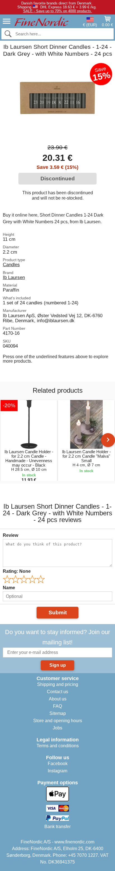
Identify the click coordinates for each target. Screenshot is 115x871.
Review (10, 535)
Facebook (58, 763)
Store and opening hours (57, 720)
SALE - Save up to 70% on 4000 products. (57, 11)
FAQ (57, 706)
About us (57, 699)
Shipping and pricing (57, 684)
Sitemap (57, 713)
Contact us (57, 691)
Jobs (57, 728)
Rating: (17, 571)
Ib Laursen (14, 277)
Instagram (57, 770)
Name (9, 587)
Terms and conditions (58, 745)
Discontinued (57, 178)
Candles (11, 264)
